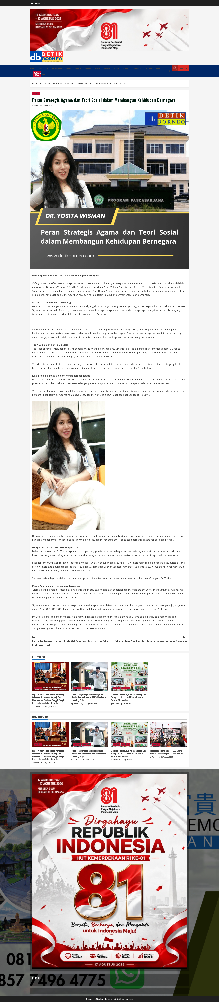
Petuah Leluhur (153, 68)
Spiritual (138, 68)
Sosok (116, 68)
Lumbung (126, 68)
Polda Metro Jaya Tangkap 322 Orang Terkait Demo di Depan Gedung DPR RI (166, 752)
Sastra (107, 68)
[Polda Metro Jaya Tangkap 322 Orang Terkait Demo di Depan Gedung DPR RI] (168, 734)
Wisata (97, 68)
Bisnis (68, 68)
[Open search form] (169, 71)
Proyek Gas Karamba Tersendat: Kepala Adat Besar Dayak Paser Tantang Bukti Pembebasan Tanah (70, 641)
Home (32, 68)
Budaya (88, 68)
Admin (35, 106)
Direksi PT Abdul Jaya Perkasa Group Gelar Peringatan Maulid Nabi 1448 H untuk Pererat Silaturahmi (129, 697)
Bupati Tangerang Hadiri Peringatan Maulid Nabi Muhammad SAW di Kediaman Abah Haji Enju (88, 697)
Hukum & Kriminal (54, 68)
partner (183, 68)
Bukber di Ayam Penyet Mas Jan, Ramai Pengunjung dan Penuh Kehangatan (151, 639)
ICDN (34, 74)
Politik (78, 68)
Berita (40, 68)
